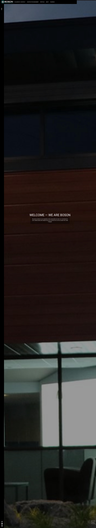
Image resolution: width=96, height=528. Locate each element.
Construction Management (33, 1)
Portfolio (42, 1)
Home (1, 9)
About (47, 1)
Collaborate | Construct (19, 1)
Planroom (52, 1)
